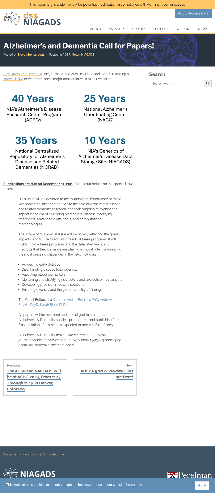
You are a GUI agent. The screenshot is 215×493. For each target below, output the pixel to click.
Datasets (116, 29)
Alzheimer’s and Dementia (22, 74)
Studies (139, 29)
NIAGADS (87, 54)
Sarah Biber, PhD (53, 305)
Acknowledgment (54, 454)
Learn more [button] (134, 484)
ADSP (66, 54)
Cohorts (161, 29)
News (203, 29)
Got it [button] (202, 485)
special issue (13, 79)
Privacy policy (29, 454)
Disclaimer (10, 454)
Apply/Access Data (193, 13)
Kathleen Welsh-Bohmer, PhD (75, 300)
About (96, 29)
